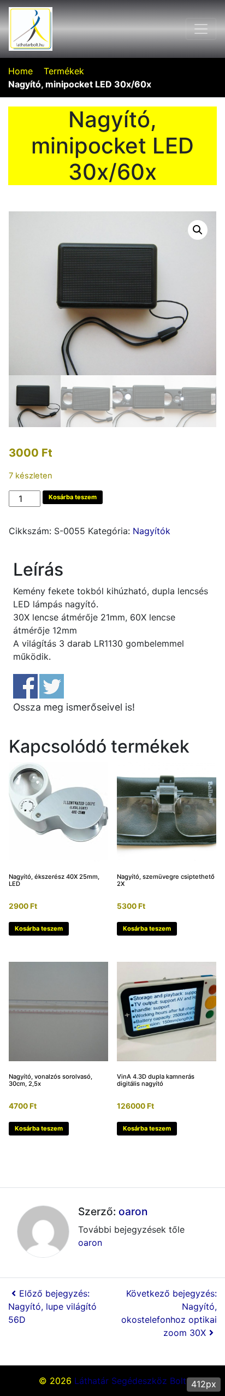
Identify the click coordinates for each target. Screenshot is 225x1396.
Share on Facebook (25, 686)
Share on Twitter (51, 686)
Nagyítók (151, 530)
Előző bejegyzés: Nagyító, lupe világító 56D (52, 1306)
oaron (133, 1211)
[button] (198, 230)
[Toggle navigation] (201, 29)
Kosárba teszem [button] (39, 928)
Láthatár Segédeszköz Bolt (130, 1380)
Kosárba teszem (73, 497)
